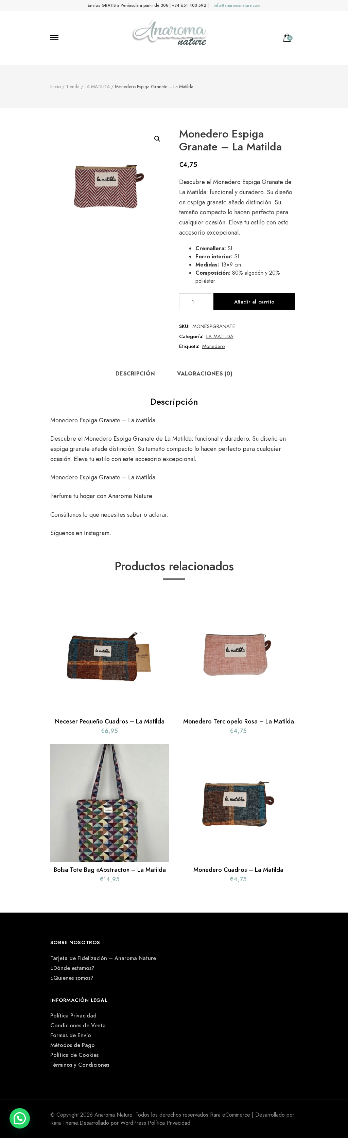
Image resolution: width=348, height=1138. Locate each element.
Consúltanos (66, 514)
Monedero (213, 346)
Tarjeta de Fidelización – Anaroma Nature (103, 958)
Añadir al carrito (254, 302)
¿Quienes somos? (71, 978)
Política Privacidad (73, 1016)
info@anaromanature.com (237, 5)
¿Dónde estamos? (72, 968)
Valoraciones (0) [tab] (204, 374)
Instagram (96, 533)
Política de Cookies (74, 1055)
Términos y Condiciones (79, 1065)
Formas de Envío (70, 1035)
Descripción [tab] (135, 374)
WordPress (133, 1123)
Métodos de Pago (72, 1045)
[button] (157, 139)
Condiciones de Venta (78, 1025)
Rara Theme (64, 1123)
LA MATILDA (219, 336)
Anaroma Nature (130, 496)
